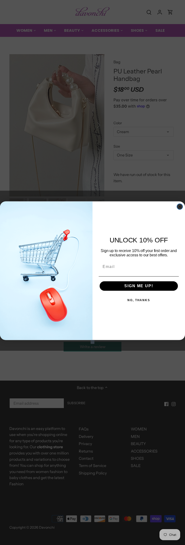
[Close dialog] (180, 206)
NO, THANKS (138, 300)
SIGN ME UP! (138, 286)
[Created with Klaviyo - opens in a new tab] (92, 342)
